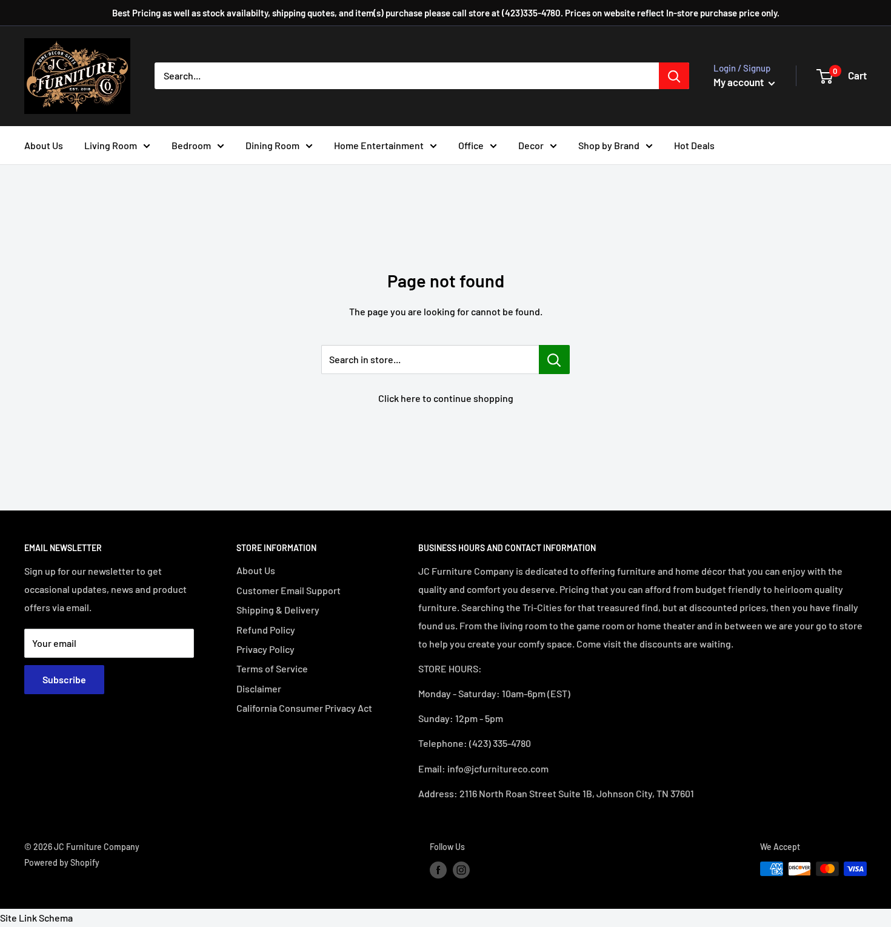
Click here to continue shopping (445, 398)
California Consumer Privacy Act (304, 708)
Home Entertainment (379, 145)
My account (739, 82)
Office (471, 145)
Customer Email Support (288, 590)
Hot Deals (694, 145)
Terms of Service (272, 668)
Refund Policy (265, 629)
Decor (531, 145)
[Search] (674, 75)
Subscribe (64, 679)
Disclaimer (258, 688)
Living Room (110, 145)
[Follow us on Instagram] (461, 870)
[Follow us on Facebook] (438, 870)
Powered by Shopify (61, 862)
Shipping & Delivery (277, 609)
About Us (43, 145)
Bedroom (191, 145)
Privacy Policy (265, 649)
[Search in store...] (554, 359)
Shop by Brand (608, 145)
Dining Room (272, 145)
